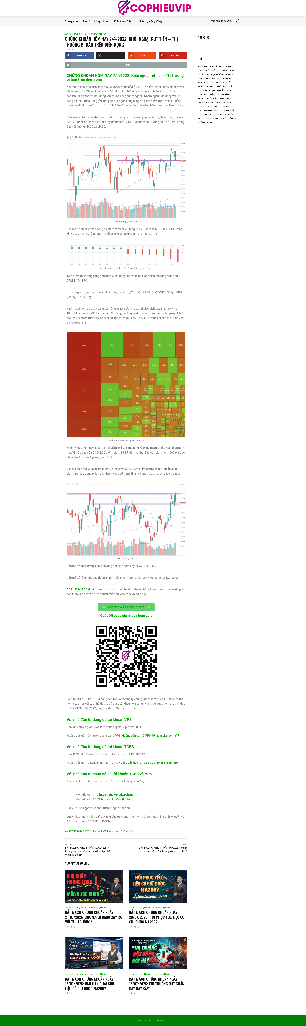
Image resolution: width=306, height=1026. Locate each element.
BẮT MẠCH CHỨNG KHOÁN (77, 830)
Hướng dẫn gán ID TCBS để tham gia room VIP (148, 762)
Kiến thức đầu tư (124, 21)
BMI (199, 66)
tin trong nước (211, 106)
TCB (218, 102)
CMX (200, 78)
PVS (199, 102)
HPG (200, 82)
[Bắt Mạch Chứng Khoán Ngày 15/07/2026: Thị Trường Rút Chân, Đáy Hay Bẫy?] (158, 953)
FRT (219, 78)
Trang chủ (71, 21)
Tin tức (226, 106)
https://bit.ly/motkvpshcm (116, 794)
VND (200, 118)
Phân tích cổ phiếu (123, 830)
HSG (206, 82)
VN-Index (229, 114)
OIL (205, 94)
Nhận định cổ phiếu (102, 830)
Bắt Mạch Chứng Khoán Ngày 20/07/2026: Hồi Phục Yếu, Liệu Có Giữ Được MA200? (156, 917)
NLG (200, 94)
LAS (224, 82)
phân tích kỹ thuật (208, 98)
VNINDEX (208, 118)
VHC (221, 114)
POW (222, 98)
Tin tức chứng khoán (96, 21)
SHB (206, 102)
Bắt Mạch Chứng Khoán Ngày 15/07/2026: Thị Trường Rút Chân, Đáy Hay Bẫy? (157, 983)
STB (212, 102)
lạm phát (210, 86)
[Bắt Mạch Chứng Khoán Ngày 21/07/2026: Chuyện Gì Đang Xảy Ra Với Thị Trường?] (94, 886)
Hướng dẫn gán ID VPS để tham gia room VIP (150, 735)
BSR (205, 66)
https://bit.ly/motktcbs (115, 799)
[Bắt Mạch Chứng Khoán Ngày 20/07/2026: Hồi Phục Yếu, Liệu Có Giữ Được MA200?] (158, 886)
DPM (213, 78)
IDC (212, 82)
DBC (206, 78)
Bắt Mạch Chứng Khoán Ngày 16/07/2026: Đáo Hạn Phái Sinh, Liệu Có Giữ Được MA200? (90, 983)
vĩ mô (223, 118)
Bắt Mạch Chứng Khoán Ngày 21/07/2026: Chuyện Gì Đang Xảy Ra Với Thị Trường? (93, 917)
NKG (229, 90)
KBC (218, 82)
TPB (227, 110)
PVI (228, 98)
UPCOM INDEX (210, 114)
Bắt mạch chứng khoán (75, 34)
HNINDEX (227, 78)
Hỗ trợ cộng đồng (151, 21)
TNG (221, 110)
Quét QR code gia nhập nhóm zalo (126, 616)
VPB (216, 118)
